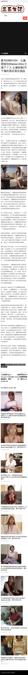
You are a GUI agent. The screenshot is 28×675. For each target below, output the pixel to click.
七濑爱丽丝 (22, 364)
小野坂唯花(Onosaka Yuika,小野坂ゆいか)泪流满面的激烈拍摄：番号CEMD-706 (14, 508)
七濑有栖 (16, 364)
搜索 (5, 15)
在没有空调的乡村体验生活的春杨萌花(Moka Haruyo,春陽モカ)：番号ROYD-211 (13, 446)
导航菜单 (5, 53)
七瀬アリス (4, 366)
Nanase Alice (9, 364)
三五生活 (12, 672)
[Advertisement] (14, 37)
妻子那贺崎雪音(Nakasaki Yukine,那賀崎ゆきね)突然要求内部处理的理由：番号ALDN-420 (14, 568)
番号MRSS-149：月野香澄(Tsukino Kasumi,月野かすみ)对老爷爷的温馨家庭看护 (14, 477)
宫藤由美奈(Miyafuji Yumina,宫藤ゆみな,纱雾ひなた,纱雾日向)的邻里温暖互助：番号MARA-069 (14, 415)
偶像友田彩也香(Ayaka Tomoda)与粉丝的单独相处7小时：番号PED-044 (14, 537)
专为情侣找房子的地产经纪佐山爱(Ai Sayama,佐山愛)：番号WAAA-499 (13, 599)
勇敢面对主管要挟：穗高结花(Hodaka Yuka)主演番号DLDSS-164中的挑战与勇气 (13, 659)
